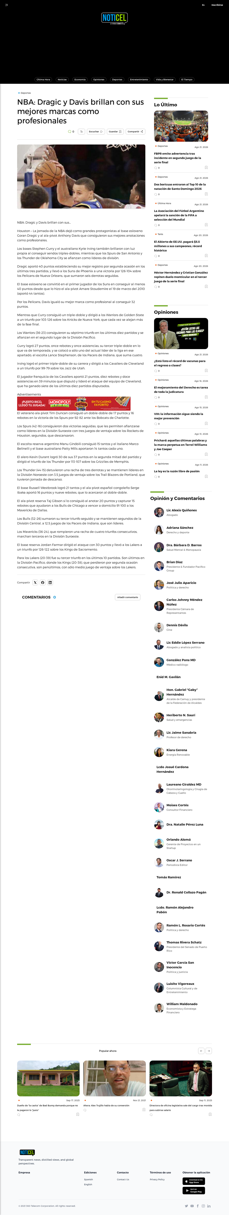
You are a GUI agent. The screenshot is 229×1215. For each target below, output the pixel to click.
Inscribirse (217, 5)
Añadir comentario (127, 597)
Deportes (117, 79)
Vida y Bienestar (165, 79)
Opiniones (98, 79)
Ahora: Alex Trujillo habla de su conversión (40, 1105)
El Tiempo (186, 79)
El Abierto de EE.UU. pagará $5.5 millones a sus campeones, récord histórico (178, 246)
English (88, 1184)
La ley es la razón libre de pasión (177, 471)
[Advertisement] (114, 49)
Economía (80, 79)
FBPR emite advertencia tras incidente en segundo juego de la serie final (177, 158)
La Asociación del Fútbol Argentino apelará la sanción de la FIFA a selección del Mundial (179, 215)
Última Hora (43, 79)
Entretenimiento (139, 79)
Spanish (88, 1179)
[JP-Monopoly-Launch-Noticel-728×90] (81, 404)
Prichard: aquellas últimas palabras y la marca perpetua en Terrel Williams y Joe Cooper (180, 445)
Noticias (62, 79)
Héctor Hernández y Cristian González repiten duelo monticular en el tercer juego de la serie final (181, 277)
